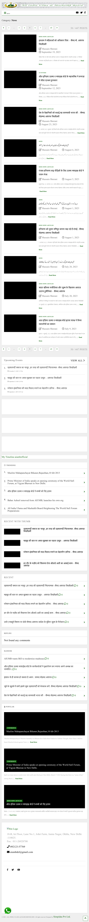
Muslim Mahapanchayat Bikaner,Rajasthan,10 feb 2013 (32, 731)
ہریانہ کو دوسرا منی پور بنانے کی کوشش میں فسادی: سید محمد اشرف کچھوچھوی (58, 203)
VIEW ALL (77, 360)
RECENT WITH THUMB (17, 521)
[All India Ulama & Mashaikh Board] (44, 7)
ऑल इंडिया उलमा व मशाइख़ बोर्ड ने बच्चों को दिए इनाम (28, 804)
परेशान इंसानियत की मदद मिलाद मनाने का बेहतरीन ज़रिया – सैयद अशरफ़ (53, 552)
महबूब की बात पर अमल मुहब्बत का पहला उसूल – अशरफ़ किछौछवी (51, 541)
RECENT (9, 577)
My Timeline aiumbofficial (15, 457)
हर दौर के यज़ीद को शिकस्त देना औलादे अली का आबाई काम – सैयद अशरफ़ (51, 564)
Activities (42, 73)
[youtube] (77, 13)
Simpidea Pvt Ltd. (61, 917)
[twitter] (81, 13)
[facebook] (85, 13)
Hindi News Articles (46, 36)
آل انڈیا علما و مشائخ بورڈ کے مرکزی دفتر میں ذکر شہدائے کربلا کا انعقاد (56, 262)
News (41, 141)
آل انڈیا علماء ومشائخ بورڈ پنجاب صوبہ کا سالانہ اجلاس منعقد (54, 145)
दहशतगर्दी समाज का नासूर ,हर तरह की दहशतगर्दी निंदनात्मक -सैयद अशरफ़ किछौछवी (54, 530)
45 (51, 28)
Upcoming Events (13, 360)
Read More (81, 133)
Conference (11, 728)
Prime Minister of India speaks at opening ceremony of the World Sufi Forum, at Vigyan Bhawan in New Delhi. (43, 766)
